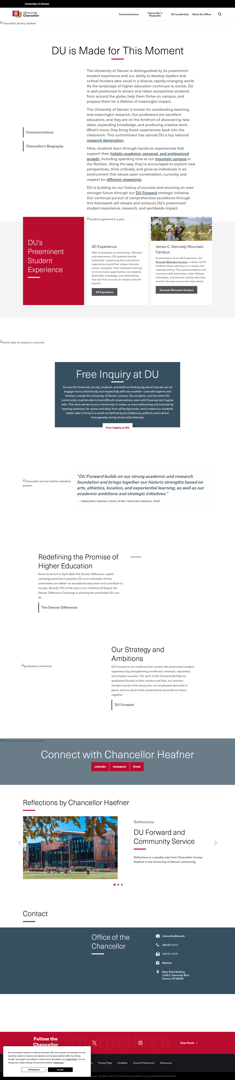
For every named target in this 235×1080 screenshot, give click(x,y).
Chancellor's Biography (155, 14)
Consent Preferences (143, 1062)
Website (167, 962)
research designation (105, 140)
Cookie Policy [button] (71, 1059)
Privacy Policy (105, 1062)
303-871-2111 (170, 945)
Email (137, 766)
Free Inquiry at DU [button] (117, 427)
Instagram (119, 766)
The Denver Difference (59, 607)
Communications (129, 14)
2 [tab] (118, 885)
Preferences (34, 1070)
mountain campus (171, 158)
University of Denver (37, 3)
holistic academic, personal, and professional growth (138, 156)
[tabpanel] (117, 847)
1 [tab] (115, 885)
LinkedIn (100, 766)
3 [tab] (122, 885)
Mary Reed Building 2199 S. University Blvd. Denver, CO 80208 (175, 975)
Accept (60, 1070)
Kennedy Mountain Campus (176, 290)
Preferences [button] (58, 1063)
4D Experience (104, 292)
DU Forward (146, 192)
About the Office (201, 14)
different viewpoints (124, 179)
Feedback (122, 1062)
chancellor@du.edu (173, 936)
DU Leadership (179, 14)
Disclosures (166, 1062)
